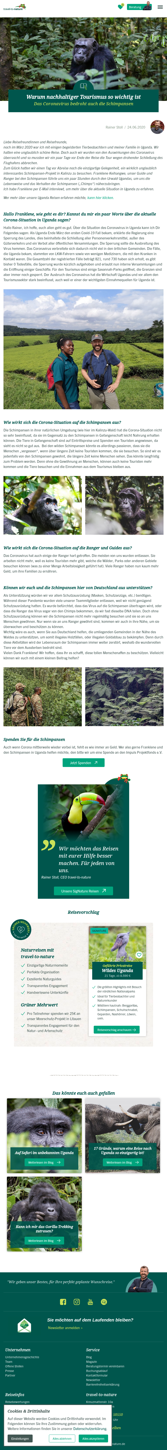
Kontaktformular (97, 1375)
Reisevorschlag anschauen (114, 1030)
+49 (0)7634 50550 (108, 1414)
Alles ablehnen (62, 1438)
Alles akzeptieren (93, 1438)
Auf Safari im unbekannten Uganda (44, 1153)
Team (8, 1361)
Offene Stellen (14, 1366)
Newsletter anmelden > (65, 1327)
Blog (89, 1357)
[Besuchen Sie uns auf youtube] (90, 1302)
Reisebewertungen (17, 1402)
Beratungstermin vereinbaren (105, 1366)
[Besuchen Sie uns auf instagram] (77, 1302)
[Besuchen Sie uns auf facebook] (63, 1302)
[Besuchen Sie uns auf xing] (104, 1302)
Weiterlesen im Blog (40, 1162)
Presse (9, 1371)
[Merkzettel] (120, 7)
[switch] (139, 954)
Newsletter (93, 1380)
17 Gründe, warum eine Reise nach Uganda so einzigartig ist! (123, 1150)
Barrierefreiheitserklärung (102, 1384)
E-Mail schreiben (107, 1427)
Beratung (135, 7)
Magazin (91, 1361)
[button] (160, 7)
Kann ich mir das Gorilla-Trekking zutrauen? (44, 1229)
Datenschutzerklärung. (90, 1428)
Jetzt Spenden (80, 762)
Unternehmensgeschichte (22, 1357)
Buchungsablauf (96, 1371)
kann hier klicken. (100, 197)
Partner (10, 1375)
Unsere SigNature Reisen (80, 891)
